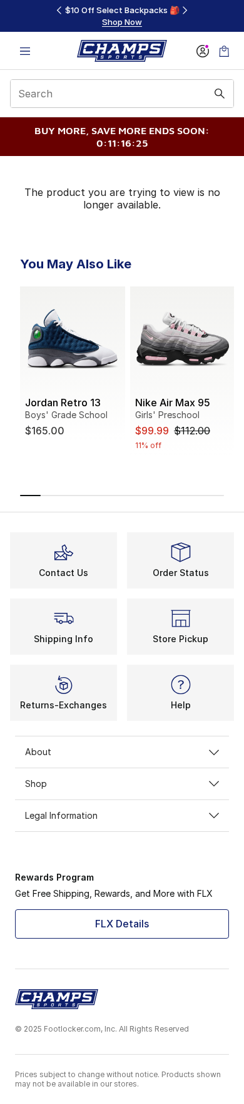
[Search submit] (219, 93)
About (38, 751)
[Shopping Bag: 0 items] (224, 51)
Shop (36, 783)
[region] (122, 16)
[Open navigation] (25, 51)
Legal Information (61, 815)
